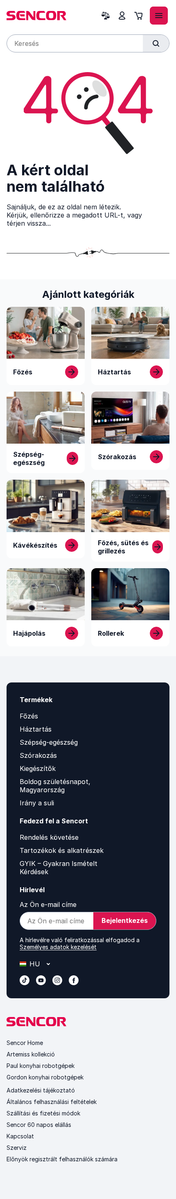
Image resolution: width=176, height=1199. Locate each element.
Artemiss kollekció (31, 1054)
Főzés (29, 716)
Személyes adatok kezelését (58, 946)
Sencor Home (25, 1042)
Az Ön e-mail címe (48, 904)
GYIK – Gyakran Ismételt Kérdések (58, 867)
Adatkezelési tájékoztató (41, 1090)
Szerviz (17, 1147)
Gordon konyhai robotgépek (45, 1077)
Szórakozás (38, 755)
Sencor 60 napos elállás (39, 1124)
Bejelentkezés (125, 920)
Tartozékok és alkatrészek (62, 850)
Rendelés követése (49, 837)
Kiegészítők (38, 768)
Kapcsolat (20, 1136)
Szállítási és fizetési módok (43, 1113)
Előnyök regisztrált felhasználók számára (62, 1159)
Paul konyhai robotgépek (40, 1065)
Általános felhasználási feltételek (52, 1101)
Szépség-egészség (49, 742)
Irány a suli (37, 803)
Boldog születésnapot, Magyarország (55, 785)
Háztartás (36, 729)
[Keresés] (156, 43)
